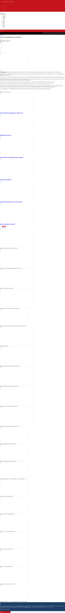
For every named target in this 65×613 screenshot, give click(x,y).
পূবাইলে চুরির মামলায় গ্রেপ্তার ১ (4, 346)
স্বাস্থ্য (3, 25)
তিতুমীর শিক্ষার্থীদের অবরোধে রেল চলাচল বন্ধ (5, 135)
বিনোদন (4, 21)
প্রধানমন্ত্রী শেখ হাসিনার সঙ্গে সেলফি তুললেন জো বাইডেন (7, 584)
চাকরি (3, 20)
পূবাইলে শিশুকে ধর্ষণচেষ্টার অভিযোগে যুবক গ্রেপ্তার (6, 288)
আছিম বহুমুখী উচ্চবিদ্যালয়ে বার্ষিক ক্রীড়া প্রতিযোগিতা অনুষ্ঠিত (8, 443)
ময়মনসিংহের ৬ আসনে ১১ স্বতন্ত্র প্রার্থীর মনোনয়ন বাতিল (7, 531)
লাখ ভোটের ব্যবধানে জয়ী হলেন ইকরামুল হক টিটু (6, 496)
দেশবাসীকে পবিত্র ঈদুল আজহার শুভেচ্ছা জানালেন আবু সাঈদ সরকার (9, 406)
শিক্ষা (3, 23)
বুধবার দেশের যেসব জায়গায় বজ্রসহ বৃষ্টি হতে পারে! (6, 566)
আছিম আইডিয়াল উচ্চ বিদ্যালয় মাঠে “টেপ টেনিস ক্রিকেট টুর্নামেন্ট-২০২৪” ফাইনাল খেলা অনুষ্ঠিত (12, 478)
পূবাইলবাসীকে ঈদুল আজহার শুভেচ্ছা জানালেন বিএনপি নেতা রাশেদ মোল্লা (9, 426)
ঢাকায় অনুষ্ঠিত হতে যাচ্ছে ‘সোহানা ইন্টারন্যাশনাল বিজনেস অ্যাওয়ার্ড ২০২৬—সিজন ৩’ (11, 268)
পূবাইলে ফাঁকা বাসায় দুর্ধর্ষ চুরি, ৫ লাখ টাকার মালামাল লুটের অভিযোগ (47, 33)
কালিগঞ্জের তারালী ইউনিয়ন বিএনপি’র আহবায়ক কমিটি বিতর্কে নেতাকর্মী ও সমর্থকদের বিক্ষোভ (11, 157)
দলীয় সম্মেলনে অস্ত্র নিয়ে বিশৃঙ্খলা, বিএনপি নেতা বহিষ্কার (7, 224)
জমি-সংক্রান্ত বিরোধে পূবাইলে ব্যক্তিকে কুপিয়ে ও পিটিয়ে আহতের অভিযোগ (9, 366)
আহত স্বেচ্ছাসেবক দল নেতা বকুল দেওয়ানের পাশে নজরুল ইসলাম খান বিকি (9, 308)
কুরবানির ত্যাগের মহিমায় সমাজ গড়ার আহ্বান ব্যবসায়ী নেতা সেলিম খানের (9, 386)
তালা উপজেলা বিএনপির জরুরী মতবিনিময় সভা (5, 179)
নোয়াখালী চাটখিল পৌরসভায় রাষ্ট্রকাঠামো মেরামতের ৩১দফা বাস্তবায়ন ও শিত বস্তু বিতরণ (11, 201)
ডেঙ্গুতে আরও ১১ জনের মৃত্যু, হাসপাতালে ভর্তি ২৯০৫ (7, 549)
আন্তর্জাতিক (4, 17)
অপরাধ (3, 19)
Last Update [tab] (4, 226)
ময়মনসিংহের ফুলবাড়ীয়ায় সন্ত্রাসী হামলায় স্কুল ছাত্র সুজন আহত (8, 461)
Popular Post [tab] (4, 227)
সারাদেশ (4, 24)
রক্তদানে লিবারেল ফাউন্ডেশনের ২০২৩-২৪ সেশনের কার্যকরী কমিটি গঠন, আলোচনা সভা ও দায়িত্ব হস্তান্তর (13, 601)
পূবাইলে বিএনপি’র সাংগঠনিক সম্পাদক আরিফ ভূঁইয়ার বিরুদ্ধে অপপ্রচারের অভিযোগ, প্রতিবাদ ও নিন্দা (13, 326)
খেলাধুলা (4, 18)
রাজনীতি (4, 22)
